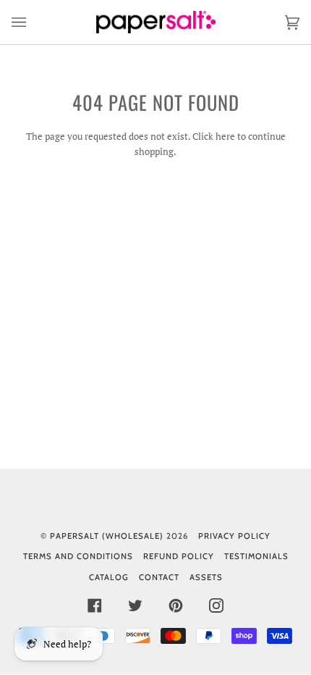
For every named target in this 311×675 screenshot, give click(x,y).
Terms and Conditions (78, 556)
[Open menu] (33, 22)
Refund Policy (178, 556)
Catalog (109, 577)
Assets (206, 577)
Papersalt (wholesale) (106, 536)
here (225, 136)
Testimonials (256, 556)
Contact (159, 577)
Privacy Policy (234, 536)
